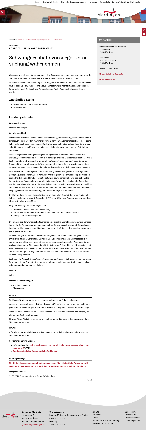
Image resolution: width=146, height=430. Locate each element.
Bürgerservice (45, 40)
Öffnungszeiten (108, 79)
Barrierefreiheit (118, 2)
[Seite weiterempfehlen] (91, 380)
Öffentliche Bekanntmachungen (73, 2)
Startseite (47, 2)
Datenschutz (105, 2)
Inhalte (38, 2)
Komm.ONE (108, 423)
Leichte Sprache (133, 2)
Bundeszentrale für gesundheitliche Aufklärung (35, 351)
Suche (55, 2)
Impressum (92, 2)
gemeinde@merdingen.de (112, 74)
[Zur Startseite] (66, 17)
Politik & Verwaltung (32, 40)
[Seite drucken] (88, 380)
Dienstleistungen (57, 40)
